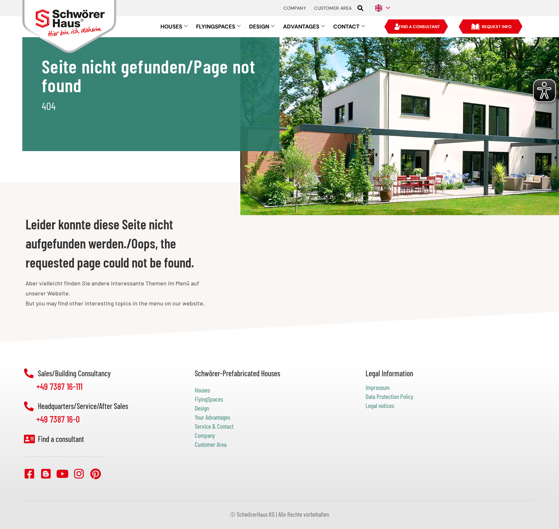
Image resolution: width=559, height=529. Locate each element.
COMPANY (294, 8)
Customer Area (210, 444)
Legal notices (380, 405)
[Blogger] (45, 473)
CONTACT (346, 26)
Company (205, 435)
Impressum (378, 387)
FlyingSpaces (209, 399)
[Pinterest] (95, 473)
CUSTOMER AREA (333, 8)
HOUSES (171, 26)
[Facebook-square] (29, 473)
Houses (202, 390)
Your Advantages (212, 417)
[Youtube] (62, 473)
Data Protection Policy (389, 396)
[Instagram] (78, 473)
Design (202, 408)
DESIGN (259, 26)
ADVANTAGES (301, 26)
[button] (360, 8)
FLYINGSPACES (215, 26)
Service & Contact (214, 426)
